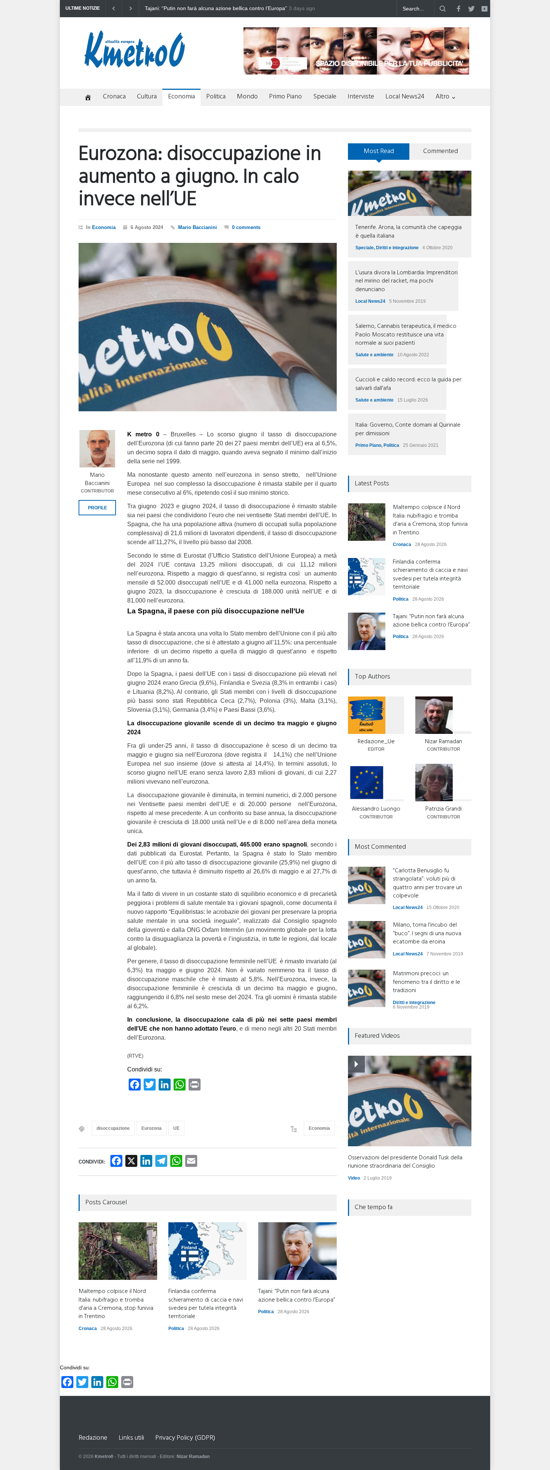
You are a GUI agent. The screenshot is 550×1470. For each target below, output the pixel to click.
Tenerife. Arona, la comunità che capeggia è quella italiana (408, 232)
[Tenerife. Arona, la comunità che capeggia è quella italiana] (409, 193)
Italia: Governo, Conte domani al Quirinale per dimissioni (408, 429)
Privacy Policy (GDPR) (185, 1438)
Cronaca (114, 96)
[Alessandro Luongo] (376, 782)
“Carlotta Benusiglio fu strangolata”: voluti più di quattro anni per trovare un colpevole (427, 883)
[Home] (85, 98)
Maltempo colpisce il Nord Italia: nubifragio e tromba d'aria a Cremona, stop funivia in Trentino (216, 9)
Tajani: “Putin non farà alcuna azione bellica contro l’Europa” (296, 1296)
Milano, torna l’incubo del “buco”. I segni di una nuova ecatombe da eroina (427, 933)
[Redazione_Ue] (376, 715)
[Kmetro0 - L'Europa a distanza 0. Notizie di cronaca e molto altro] (135, 65)
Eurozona (151, 1128)
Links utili (131, 1438)
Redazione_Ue (376, 742)
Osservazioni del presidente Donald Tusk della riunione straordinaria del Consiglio (405, 1162)
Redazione (93, 1438)
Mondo (247, 96)
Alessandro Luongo (376, 809)
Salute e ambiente (374, 354)
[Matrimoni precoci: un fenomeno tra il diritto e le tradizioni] (366, 988)
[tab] (379, 154)
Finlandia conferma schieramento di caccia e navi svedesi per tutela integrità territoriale (205, 1304)
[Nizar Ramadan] (443, 715)
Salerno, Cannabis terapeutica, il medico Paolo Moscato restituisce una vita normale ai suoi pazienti (405, 334)
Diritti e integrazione (397, 247)
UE (176, 1128)
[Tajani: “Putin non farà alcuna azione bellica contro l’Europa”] (297, 1251)
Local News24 (404, 96)
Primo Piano (285, 96)
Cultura (147, 96)
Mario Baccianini (197, 227)
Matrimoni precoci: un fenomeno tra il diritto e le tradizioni (426, 982)
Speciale (324, 96)
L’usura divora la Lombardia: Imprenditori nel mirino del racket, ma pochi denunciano (406, 281)
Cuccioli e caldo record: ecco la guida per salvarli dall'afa (408, 384)
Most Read (379, 151)
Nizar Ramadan (443, 742)
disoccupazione (113, 1128)
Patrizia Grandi (443, 809)
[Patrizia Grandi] (443, 782)
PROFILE (97, 507)
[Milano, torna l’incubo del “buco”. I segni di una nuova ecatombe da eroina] (366, 939)
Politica (216, 96)
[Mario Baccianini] (97, 448)
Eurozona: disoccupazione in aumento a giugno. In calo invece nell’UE (200, 177)
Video (354, 1178)
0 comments (246, 227)
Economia (181, 96)
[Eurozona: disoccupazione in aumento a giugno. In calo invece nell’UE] (208, 327)
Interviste (361, 96)
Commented (440, 151)
